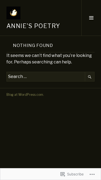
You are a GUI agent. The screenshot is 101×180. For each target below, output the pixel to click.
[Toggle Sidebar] (91, 18)
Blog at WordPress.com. (25, 95)
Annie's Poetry (33, 25)
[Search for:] (50, 76)
